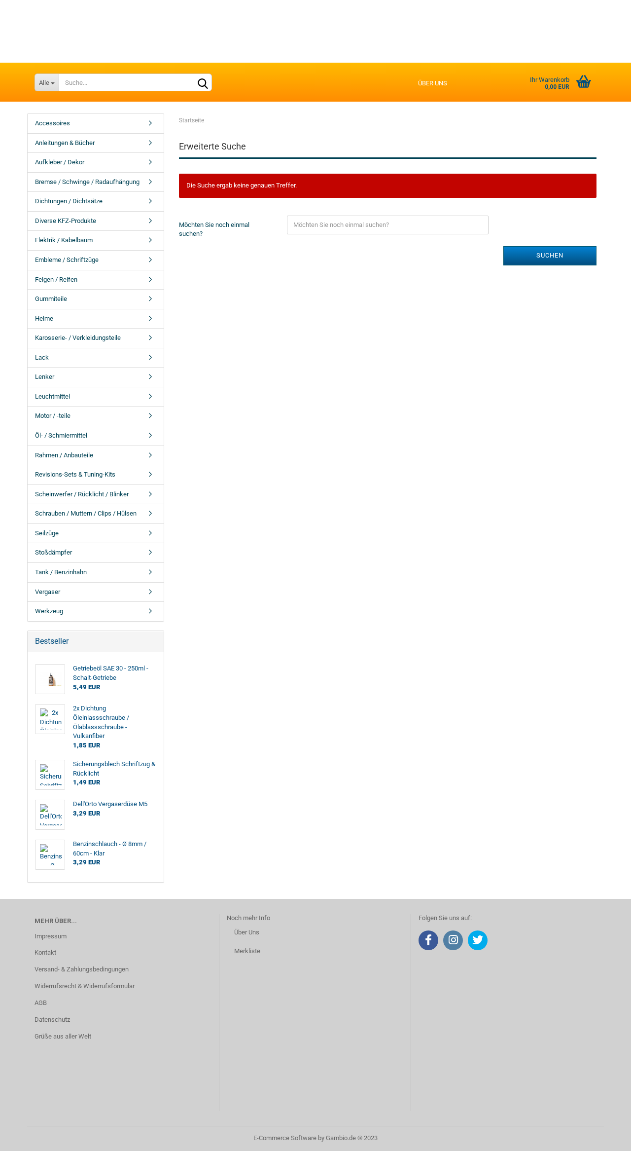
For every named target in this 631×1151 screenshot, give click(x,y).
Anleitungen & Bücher (65, 143)
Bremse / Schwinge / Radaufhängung (87, 182)
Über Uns (246, 932)
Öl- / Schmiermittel (61, 435)
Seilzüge (47, 533)
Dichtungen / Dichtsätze (69, 201)
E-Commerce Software (284, 1138)
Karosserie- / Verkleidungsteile (78, 337)
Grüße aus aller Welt (63, 1036)
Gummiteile (51, 298)
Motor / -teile (52, 415)
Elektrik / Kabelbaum (64, 240)
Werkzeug (49, 611)
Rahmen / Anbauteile (64, 455)
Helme (44, 318)
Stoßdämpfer (53, 552)
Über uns (432, 83)
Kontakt (45, 952)
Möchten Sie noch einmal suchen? (214, 229)
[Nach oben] (604, 1136)
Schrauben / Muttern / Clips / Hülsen (86, 513)
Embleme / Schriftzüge (67, 259)
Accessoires (52, 123)
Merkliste (247, 951)
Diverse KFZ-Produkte (65, 220)
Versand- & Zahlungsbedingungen (82, 969)
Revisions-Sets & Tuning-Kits (75, 474)
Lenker (44, 376)
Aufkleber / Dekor (59, 162)
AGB (41, 1002)
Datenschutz (52, 1019)
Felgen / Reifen (56, 279)
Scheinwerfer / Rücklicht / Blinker (82, 494)
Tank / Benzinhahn (61, 572)
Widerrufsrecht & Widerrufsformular (85, 986)
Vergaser (47, 591)
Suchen (549, 255)
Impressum (51, 936)
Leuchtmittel (52, 396)
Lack (42, 357)
